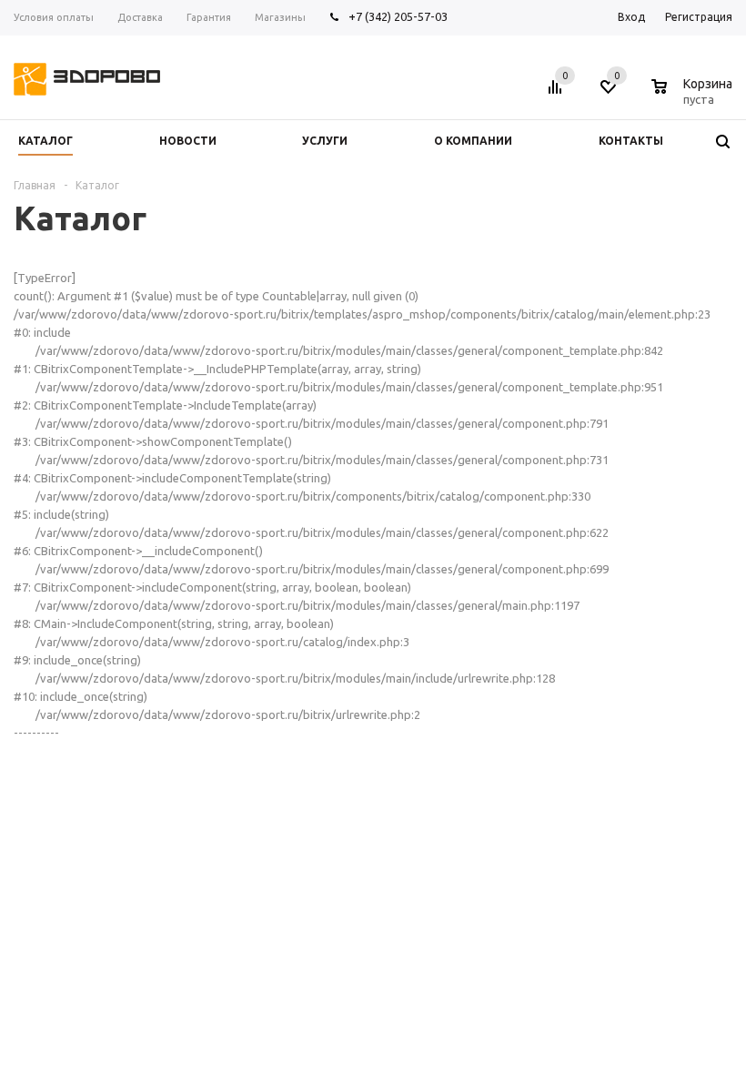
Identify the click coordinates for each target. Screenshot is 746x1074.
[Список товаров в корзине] (694, 96)
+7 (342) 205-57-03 (398, 16)
